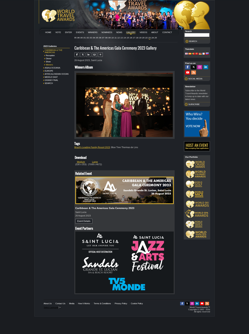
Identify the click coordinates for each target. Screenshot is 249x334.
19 (140, 38)
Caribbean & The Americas (53, 51)
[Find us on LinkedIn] (205, 67)
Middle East (51, 77)
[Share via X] (82, 55)
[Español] (189, 54)
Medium (81, 162)
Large (95, 162)
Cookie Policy (137, 303)
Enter (68, 32)
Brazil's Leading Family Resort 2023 (92, 147)
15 (128, 38)
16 (131, 38)
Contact (167, 32)
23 (150, 38)
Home (48, 32)
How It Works (84, 303)
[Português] (193, 54)
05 (97, 38)
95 (75, 38)
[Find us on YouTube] (187, 73)
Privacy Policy (121, 303)
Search (49, 83)
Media (71, 303)
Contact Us (60, 303)
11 (116, 38)
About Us (48, 303)
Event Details (83, 221)
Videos (143, 32)
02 (88, 38)
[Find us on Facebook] (187, 67)
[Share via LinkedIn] (88, 55)
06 (100, 38)
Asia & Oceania (52, 68)
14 (125, 38)
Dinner (49, 58)
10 (113, 38)
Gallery (130, 32)
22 (146, 38)
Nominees (107, 32)
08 (106, 38)
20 (143, 38)
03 (91, 38)
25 (156, 38)
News (119, 32)
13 (122, 38)
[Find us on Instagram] (199, 67)
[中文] (196, 54)
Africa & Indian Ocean (57, 74)
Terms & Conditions (102, 303)
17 (134, 38)
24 (153, 38)
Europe (49, 71)
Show (48, 62)
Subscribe (194, 104)
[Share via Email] (94, 55)
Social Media (195, 79)
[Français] (203, 54)
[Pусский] (207, 54)
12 (119, 38)
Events (80, 32)
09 (109, 38)
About (154, 32)
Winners (92, 32)
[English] (186, 54)
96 (78, 38)
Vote (58, 32)
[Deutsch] (200, 54)
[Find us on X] (193, 67)
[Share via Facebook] (77, 55)
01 (85, 38)
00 (82, 38)
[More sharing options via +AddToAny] (100, 55)
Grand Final (51, 80)
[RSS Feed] (193, 73)
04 (94, 38)
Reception (50, 55)
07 (103, 38)
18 (137, 38)
